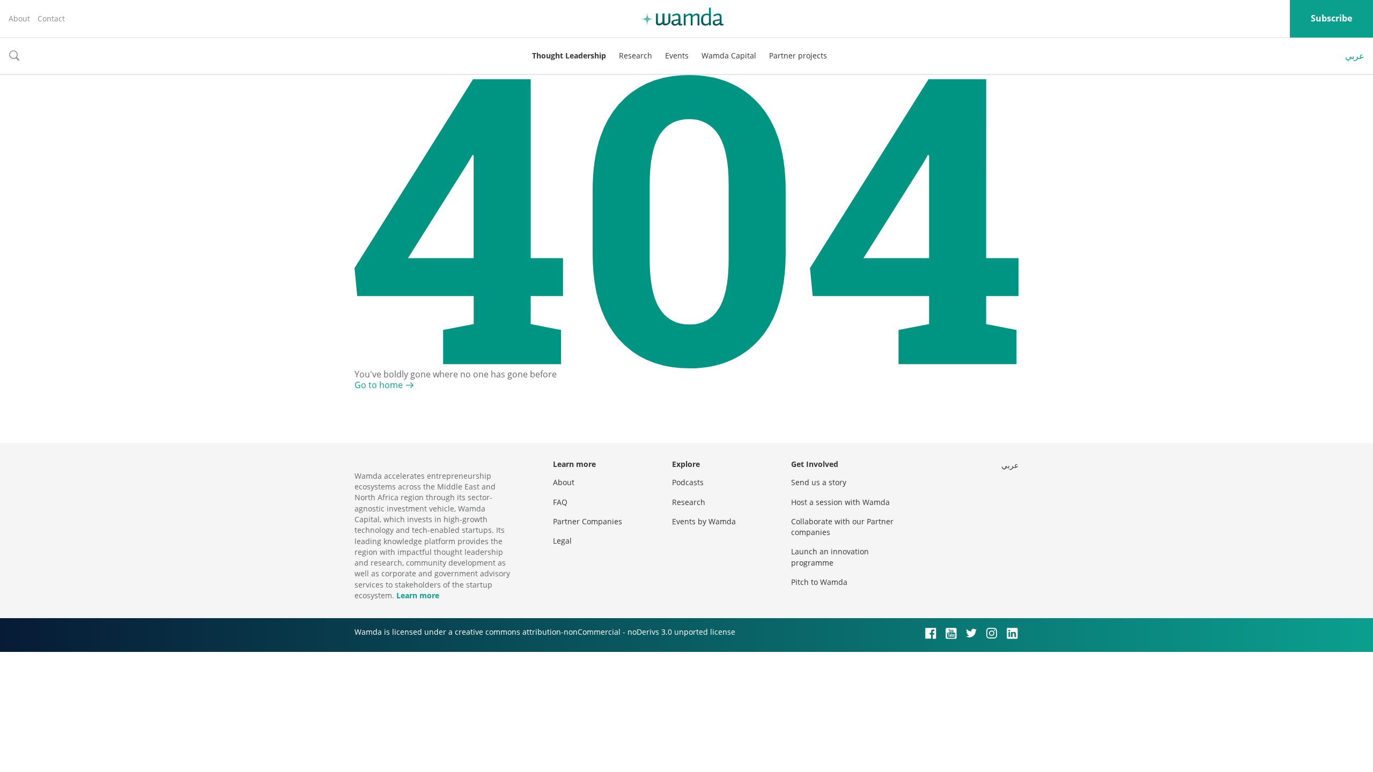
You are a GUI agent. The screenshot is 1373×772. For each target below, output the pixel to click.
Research (635, 55)
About (19, 18)
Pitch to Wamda (819, 582)
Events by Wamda (704, 521)
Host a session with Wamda (840, 502)
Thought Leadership (569, 55)
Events (677, 55)
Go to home (379, 385)
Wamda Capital (729, 55)
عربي (1354, 55)
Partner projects (798, 55)
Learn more (417, 595)
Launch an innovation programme (830, 556)
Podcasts (688, 482)
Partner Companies (587, 521)
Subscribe (1331, 18)
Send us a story (818, 482)
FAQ (560, 502)
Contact (51, 18)
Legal (562, 541)
